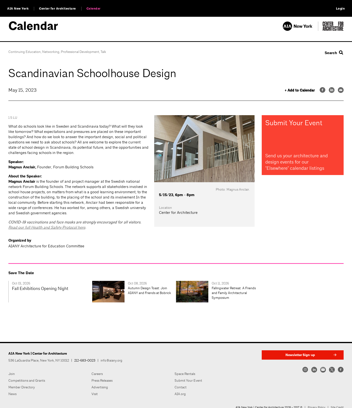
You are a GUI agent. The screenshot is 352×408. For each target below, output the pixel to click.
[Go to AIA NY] (300, 29)
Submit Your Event (188, 380)
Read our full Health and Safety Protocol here (46, 227)
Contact (181, 387)
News (12, 394)
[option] (50, 291)
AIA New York (17, 8)
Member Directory (21, 387)
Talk (103, 52)
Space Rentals (185, 374)
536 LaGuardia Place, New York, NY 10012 (38, 360)
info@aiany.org (111, 360)
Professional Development (80, 52)
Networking (50, 52)
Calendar (93, 8)
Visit (94, 394)
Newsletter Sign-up (300, 355)
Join (11, 374)
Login (340, 8)
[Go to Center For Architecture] (333, 29)
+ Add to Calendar (300, 90)
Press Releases (102, 380)
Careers (97, 374)
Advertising (99, 387)
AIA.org (180, 394)
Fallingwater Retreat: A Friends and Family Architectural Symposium (234, 293)
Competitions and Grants (26, 380)
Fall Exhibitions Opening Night (40, 288)
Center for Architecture (57, 8)
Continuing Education (24, 52)
